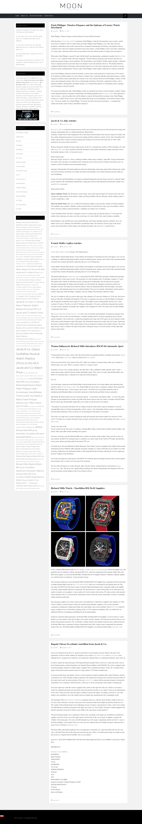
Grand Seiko (21, 166)
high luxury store (73, 725)
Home (17, 15)
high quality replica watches (29, 109)
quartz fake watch (59, 149)
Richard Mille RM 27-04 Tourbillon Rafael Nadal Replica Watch (30, 477)
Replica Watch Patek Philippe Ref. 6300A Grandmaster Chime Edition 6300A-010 (28, 449)
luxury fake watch (67, 41)
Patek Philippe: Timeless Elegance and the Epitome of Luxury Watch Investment (85, 26)
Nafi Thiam (67, 357)
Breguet (19, 145)
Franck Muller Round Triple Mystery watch (67, 314)
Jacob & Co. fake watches (63, 120)
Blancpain (20, 137)
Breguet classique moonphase (25, 91)
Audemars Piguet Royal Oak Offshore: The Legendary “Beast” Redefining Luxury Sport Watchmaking (30, 62)
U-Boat (19, 200)
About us (24, 15)
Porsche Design (22, 192)
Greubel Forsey (22, 171)
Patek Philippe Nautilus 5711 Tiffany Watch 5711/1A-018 (28, 402)
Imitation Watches (36, 15)
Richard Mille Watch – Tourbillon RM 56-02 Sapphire (78, 488)
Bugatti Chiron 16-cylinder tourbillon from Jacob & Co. (79, 644)
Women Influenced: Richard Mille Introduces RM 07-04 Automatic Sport (87, 346)
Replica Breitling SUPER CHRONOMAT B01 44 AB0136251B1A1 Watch (28, 420)
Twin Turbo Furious (99, 655)
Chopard (20, 154)
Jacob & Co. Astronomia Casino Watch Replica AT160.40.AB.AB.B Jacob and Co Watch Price (30, 269)
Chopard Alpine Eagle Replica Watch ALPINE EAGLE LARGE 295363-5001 (29, 243)
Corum (19, 158)
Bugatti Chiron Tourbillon (72, 700)
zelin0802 (55, 31)
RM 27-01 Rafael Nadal (80, 584)
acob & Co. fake (57, 129)
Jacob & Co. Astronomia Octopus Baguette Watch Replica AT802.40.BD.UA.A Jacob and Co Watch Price (29, 275)
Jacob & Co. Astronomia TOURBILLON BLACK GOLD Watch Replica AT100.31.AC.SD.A (28, 287)
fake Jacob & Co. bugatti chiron (104, 226)
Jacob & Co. (89, 680)
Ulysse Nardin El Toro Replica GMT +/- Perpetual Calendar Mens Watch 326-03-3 (28, 483)
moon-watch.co (34, 82)
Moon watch (48, 15)
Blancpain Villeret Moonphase (30, 89)
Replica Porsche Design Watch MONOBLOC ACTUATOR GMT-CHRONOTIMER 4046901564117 (30, 424)
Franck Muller (56, 337)
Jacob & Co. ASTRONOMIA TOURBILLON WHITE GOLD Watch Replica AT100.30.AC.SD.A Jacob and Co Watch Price (28, 292)
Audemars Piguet (22, 132)
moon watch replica (32, 84)
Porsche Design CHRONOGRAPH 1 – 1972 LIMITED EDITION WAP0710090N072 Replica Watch (28, 411)
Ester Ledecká (90, 357)
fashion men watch (73, 276)
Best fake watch (117, 627)
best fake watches (108, 93)
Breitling (20, 149)
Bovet (19, 141)
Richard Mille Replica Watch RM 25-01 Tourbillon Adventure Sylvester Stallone (30, 467)
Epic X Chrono (113, 655)
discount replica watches (68, 387)
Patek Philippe (56, 112)
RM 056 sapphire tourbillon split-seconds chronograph (90, 569)
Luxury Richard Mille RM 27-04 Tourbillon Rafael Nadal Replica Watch (29, 381)
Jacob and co (56, 234)
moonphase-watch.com (23, 78)
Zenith (19, 209)
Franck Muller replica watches (66, 243)
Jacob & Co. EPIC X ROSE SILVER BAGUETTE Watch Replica (30, 320)
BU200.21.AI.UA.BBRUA (59, 752)
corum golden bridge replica (29, 100)
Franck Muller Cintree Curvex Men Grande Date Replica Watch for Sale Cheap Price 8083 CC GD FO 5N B (30, 248)
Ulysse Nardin (21, 204)
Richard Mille (56, 479)
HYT (18, 175)
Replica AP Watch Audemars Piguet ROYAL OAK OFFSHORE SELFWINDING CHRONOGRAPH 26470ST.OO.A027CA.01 (29, 415)
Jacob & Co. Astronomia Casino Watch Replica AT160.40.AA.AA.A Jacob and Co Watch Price (30, 261)
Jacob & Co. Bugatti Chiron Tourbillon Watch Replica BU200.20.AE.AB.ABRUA (29, 296)
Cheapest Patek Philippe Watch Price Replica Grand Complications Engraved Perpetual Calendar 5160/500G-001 (29, 227)
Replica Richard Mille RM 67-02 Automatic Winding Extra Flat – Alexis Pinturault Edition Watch (30, 440)
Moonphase (21, 183)
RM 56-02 (113, 607)
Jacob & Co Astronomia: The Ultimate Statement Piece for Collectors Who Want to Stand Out (30, 47)
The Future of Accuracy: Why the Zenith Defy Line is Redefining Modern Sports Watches (29, 39)
